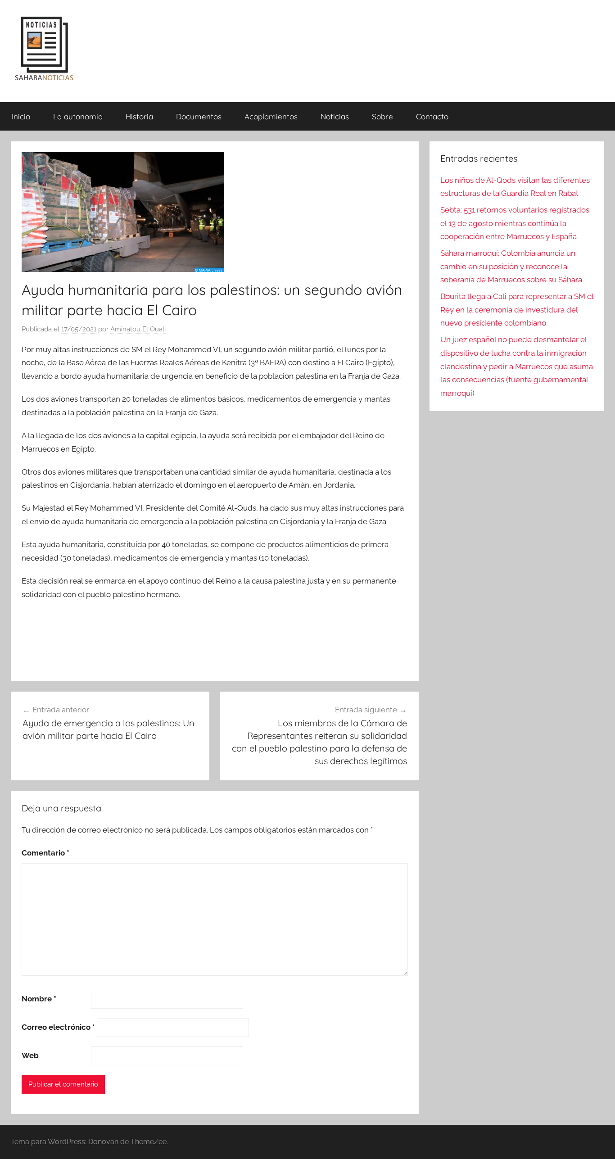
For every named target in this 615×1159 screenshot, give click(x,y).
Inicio (21, 116)
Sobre (382, 116)
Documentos (199, 116)
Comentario (45, 852)
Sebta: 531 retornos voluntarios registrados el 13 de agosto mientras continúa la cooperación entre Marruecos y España (514, 223)
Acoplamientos (271, 116)
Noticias (335, 116)
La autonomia (78, 116)
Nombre (39, 998)
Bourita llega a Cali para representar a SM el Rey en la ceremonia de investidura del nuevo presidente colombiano (516, 310)
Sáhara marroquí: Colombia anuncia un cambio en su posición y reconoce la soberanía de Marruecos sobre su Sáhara (511, 267)
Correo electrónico (58, 1027)
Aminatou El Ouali (138, 329)
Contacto (432, 116)
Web (30, 1055)
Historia (139, 116)
